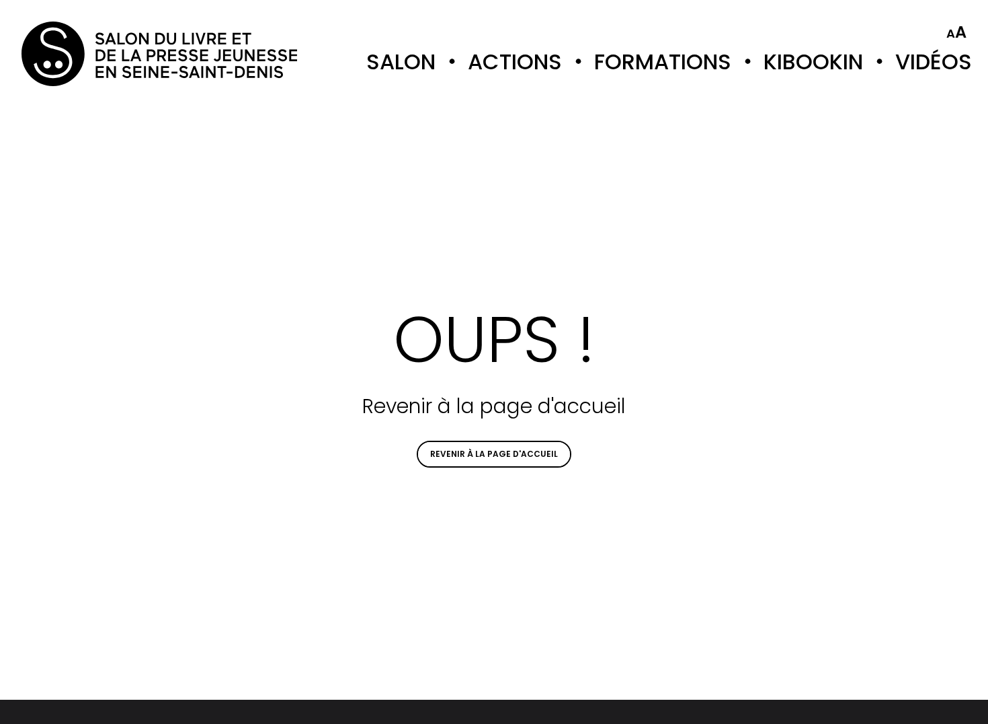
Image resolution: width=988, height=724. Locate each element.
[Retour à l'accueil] (75, 54)
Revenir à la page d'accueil (494, 454)
